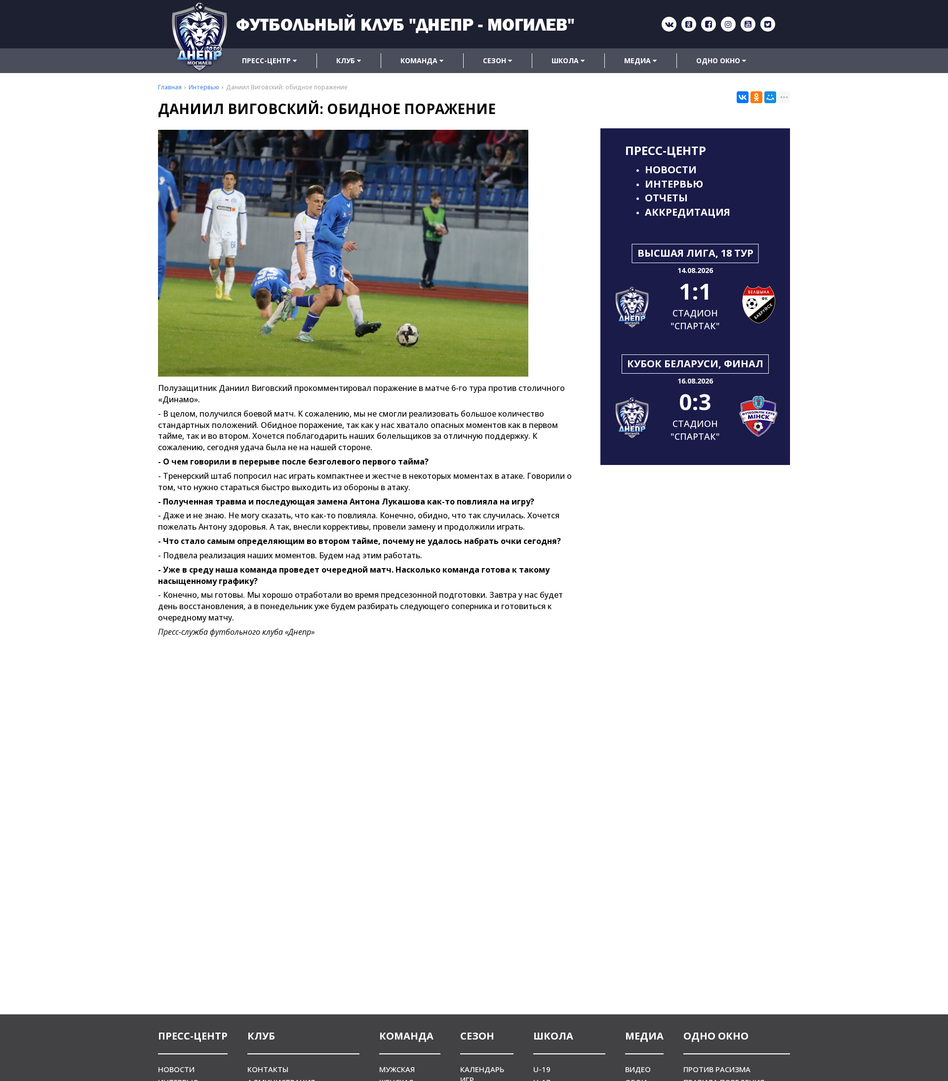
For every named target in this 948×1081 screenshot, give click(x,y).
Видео (638, 1069)
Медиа (638, 60)
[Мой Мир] (770, 97)
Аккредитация (687, 212)
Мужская (397, 1069)
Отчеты (666, 197)
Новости (671, 169)
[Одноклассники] (756, 97)
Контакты (267, 1069)
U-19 (542, 1069)
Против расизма (716, 1069)
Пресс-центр (267, 60)
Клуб (346, 60)
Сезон (495, 60)
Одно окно (719, 60)
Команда (419, 60)
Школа (566, 60)
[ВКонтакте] (743, 97)
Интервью (674, 184)
